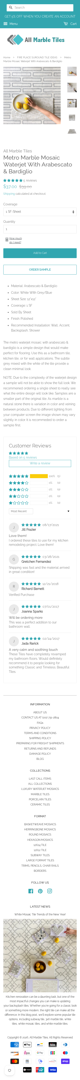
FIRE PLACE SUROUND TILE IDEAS (37, 57)
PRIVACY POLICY (40, 728)
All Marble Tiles (39, 1037)
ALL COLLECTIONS (40, 783)
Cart (73, 24)
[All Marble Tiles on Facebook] (30, 892)
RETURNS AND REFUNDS (40, 748)
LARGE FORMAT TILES (40, 860)
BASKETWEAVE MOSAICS (40, 824)
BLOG (40, 758)
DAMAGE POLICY (40, 753)
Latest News (40, 906)
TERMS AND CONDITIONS (40, 733)
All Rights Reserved (61, 1037)
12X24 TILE (40, 845)
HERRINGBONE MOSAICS (40, 829)
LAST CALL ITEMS (40, 778)
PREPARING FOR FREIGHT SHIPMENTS (40, 743)
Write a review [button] (40, 463)
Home (6, 57)
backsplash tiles (19, 1005)
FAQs (40, 722)
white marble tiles (57, 1023)
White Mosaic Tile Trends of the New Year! (40, 914)
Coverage (10, 204)
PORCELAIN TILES (40, 799)
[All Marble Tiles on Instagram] (49, 892)
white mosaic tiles (29, 1023)
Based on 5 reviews (23, 457)
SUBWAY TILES (40, 855)
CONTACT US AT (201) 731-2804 (40, 717)
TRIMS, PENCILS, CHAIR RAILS (40, 865)
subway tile (37, 1019)
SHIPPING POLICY (40, 738)
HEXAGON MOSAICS (40, 839)
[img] (32, 525)
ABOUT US (40, 712)
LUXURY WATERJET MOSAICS (40, 789)
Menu (13, 24)
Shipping (9, 193)
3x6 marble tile (54, 1019)
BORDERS (40, 870)
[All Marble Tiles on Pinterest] (40, 892)
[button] (13, 180)
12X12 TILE (40, 850)
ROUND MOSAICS (40, 834)
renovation (22, 996)
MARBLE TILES (40, 794)
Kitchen (10, 996)
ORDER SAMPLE (40, 269)
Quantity (9, 221)
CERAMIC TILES (40, 804)
